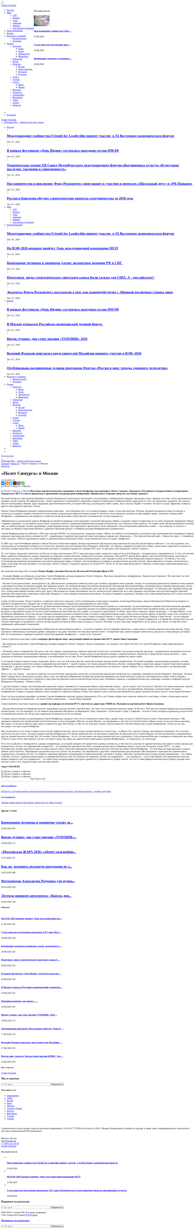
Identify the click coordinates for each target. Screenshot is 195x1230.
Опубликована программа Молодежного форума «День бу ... (32, 1028)
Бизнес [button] (10, 301)
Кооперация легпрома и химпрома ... (53, 58)
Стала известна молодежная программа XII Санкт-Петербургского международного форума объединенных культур (67, 1190)
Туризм (16, 79)
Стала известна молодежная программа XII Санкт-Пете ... (31, 932)
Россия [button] (10, 127)
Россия (10, 10)
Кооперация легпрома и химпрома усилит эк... (37, 822)
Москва (10, 1106)
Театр (21, 51)
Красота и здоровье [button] (16, 376)
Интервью (18, 97)
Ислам (21, 66)
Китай (10, 1100)
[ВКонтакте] (3, 483)
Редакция (11, 115)
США (9, 1098)
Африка (16, 25)
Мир (9, 13)
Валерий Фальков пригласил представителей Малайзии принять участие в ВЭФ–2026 (74, 353)
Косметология (19, 38)
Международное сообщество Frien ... (52, 31)
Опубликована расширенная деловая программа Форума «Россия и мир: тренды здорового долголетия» (87, 368)
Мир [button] (9, 207)
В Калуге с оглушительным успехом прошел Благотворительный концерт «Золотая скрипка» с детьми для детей (56, 791)
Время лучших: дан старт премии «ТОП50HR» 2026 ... (29, 1015)
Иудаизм (22, 72)
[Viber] (19, 483)
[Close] (2, 2)
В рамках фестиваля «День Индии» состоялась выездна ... (31, 973)
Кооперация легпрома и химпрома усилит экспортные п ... (31, 946)
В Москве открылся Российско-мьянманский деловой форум (55, 324)
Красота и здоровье (16, 36)
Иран (9, 1103)
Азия (15, 20)
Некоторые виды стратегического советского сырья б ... (30, 960)
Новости (17, 105)
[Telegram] (11, 483)
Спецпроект (18, 95)
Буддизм (22, 74)
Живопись (23, 56)
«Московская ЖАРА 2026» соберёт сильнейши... (38, 852)
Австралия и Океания (23, 28)
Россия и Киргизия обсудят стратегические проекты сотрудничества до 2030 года (70, 198)
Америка (17, 23)
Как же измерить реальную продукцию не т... (36, 866)
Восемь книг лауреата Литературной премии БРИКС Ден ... (32, 1056)
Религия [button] (17, 405)
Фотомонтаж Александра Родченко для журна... (38, 881)
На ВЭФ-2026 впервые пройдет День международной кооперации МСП (62, 248)
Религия (17, 64)
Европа (16, 18)
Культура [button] (17, 387)
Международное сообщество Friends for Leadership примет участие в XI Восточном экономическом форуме (90, 136)
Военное (17, 90)
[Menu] (2, 123)
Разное (10, 43)
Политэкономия (14, 31)
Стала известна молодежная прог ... (52, 45)
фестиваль (12, 1113)
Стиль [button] (16, 423)
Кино (21, 48)
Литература (24, 54)
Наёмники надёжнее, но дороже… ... (19, 1001)
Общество (17, 59)
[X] (15, 483)
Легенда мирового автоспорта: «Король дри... (36, 896)
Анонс (16, 102)
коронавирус (13, 1095)
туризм (10, 1118)
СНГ (15, 15)
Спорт (16, 77)
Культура (17, 46)
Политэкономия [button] (14, 225)
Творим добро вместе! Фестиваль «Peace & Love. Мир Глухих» (32, 802)
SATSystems (31, 1215)
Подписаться (7, 456)
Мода (21, 84)
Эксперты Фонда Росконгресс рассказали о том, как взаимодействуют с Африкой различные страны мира (90, 292)
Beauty (21, 87)
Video (15, 100)
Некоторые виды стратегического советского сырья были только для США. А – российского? (81, 277)
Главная (5, 463)
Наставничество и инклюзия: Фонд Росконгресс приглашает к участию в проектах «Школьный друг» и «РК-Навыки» (99, 183)
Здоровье (17, 41)
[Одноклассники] (7, 483)
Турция (10, 1116)
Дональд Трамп (14, 1108)
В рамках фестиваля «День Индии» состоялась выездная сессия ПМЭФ (63, 150)
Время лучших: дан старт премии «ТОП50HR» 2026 (47, 339)
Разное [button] (10, 384)
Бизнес (10, 33)
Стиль (16, 82)
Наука (15, 61)
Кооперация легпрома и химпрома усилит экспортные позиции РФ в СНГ (65, 263)
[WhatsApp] (23, 483)
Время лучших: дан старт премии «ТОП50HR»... (39, 837)
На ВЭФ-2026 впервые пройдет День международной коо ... (31, 918)
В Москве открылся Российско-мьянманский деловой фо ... (31, 987)
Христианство (25, 69)
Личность (17, 92)
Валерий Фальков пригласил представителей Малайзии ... (31, 1042)
